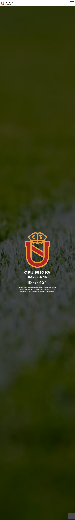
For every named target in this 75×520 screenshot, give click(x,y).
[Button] (8, 3)
